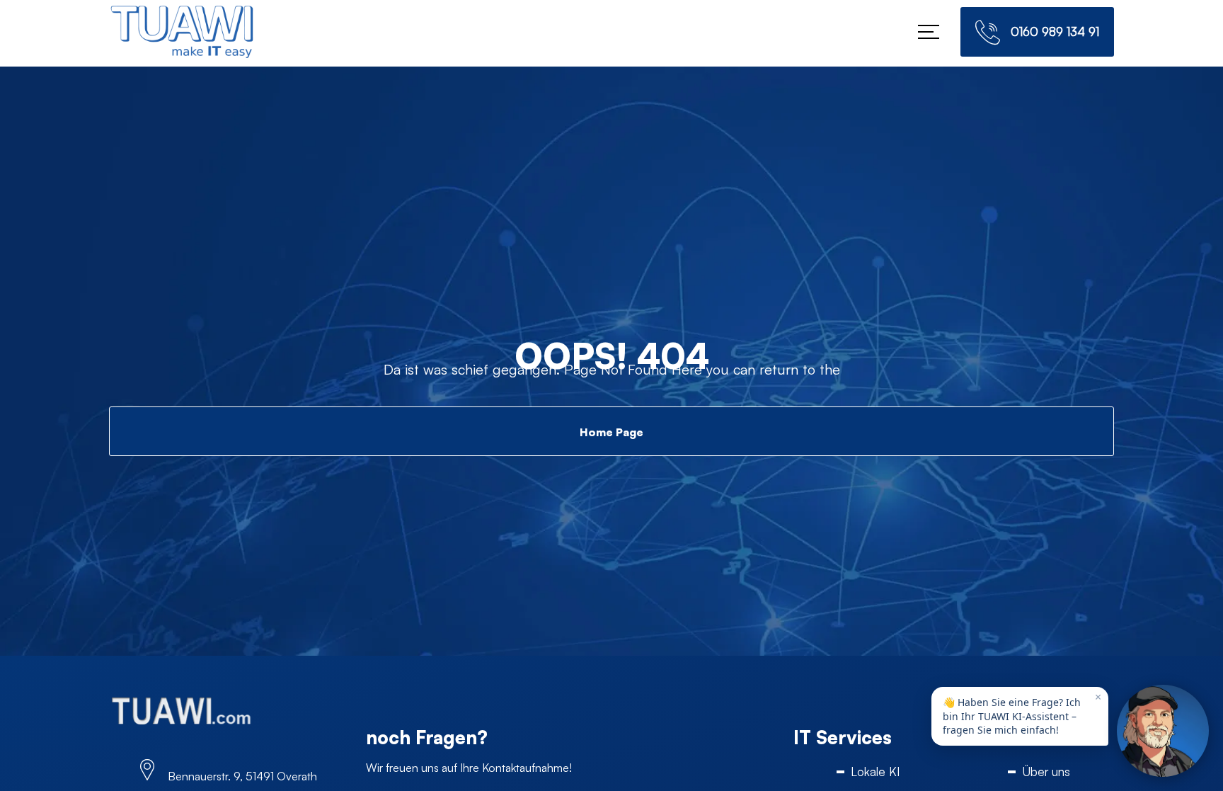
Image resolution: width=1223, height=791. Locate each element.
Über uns (1046, 771)
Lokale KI (875, 771)
